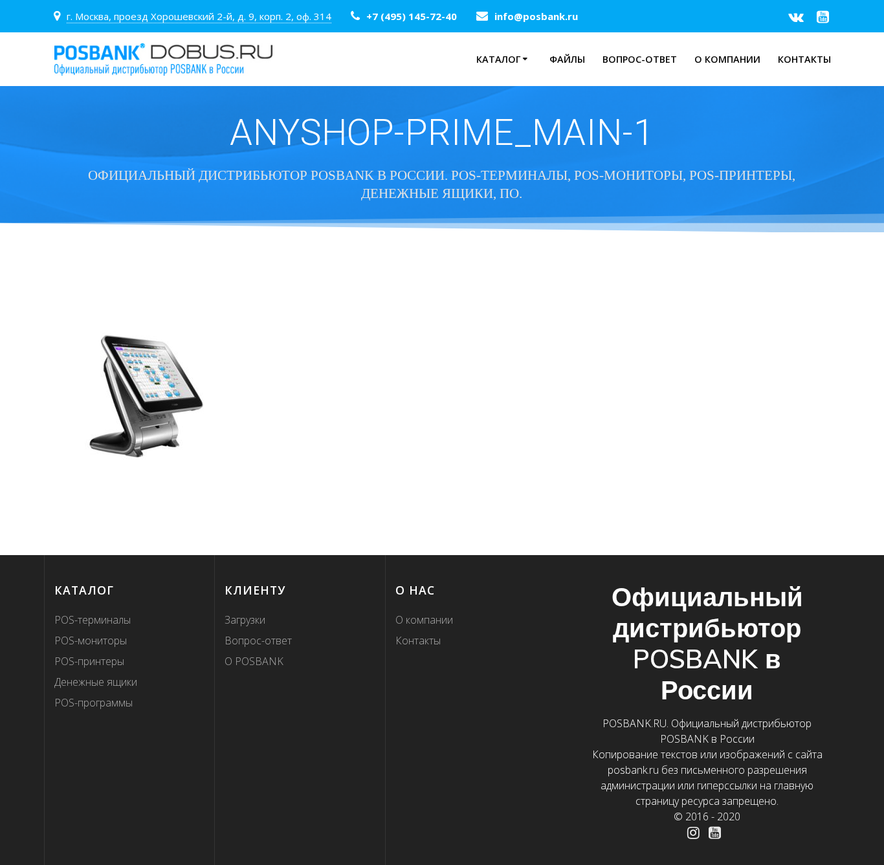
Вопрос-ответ (639, 59)
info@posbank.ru (536, 16)
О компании (727, 59)
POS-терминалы (92, 620)
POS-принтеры (89, 661)
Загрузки (245, 620)
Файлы (567, 59)
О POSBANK (254, 661)
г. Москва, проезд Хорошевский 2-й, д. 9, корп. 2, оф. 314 (199, 16)
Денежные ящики (95, 682)
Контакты (804, 59)
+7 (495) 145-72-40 (411, 16)
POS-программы (93, 702)
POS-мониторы (90, 640)
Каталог (498, 59)
